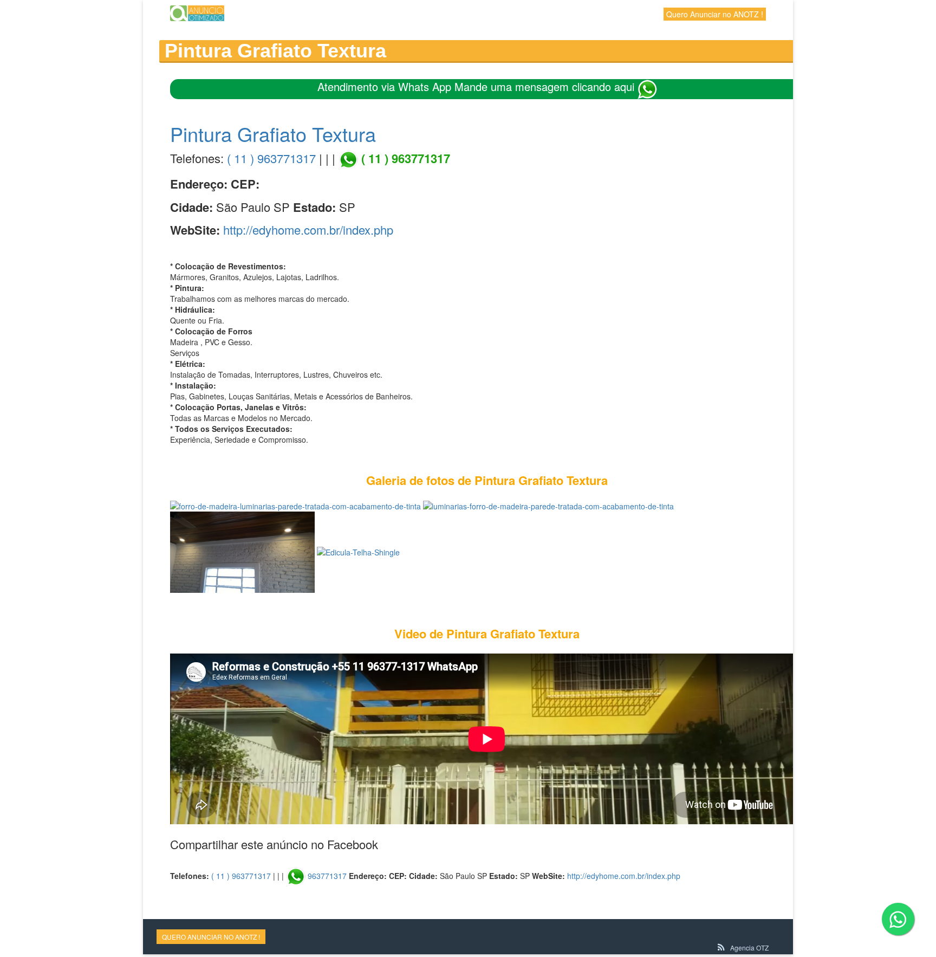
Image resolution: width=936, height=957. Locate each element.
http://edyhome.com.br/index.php (308, 229)
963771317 (327, 875)
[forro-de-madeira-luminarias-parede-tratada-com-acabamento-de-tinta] (295, 505)
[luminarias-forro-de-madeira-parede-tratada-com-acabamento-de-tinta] (548, 505)
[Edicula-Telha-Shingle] (358, 551)
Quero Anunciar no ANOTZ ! (714, 14)
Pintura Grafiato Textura (273, 133)
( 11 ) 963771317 (271, 158)
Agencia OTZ (749, 947)
